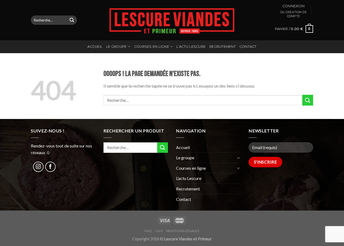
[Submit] (71, 20)
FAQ (148, 231)
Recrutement (222, 47)
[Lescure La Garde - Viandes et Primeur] (172, 20)
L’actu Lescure (191, 47)
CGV (159, 231)
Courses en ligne (151, 47)
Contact (248, 47)
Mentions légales (182, 231)
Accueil (94, 47)
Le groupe (116, 47)
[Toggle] (238, 157)
